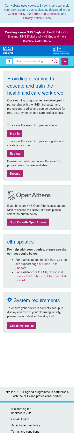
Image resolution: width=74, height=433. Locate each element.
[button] (55, 61)
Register (16, 153)
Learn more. (43, 40)
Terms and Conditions (46, 14)
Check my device (22, 326)
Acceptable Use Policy (25, 425)
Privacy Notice (32, 18)
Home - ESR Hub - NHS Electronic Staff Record (41, 278)
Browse (15, 173)
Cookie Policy (16, 14)
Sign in (15, 133)
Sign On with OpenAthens (28, 222)
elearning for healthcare (21, 411)
